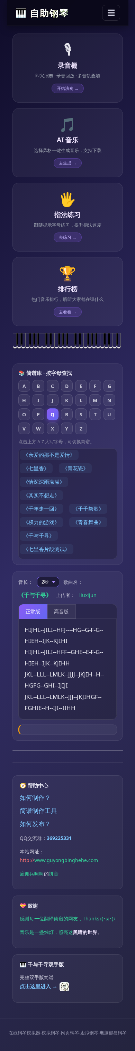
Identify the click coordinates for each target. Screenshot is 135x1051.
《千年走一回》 (41, 508)
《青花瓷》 (75, 468)
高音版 (61, 611)
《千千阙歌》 (88, 508)
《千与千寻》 (38, 535)
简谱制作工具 (38, 810)
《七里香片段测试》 (46, 549)
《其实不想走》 (41, 495)
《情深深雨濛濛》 (44, 481)
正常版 (33, 611)
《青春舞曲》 (88, 522)
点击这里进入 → (38, 986)
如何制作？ (35, 797)
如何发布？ (35, 824)
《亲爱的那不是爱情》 (49, 454)
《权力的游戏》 (41, 522)
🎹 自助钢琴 (42, 13)
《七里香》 (36, 468)
